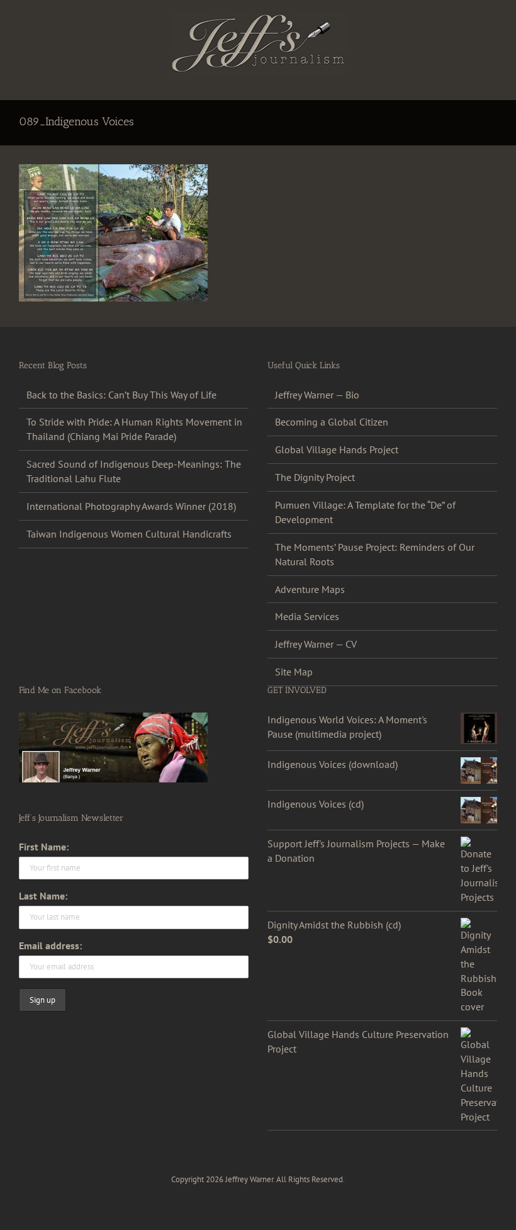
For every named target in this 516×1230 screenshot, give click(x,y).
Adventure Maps (310, 589)
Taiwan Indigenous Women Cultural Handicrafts (129, 534)
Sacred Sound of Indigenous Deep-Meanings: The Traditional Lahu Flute (133, 471)
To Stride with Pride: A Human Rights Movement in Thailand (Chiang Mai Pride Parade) (134, 429)
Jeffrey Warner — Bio (317, 394)
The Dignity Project (315, 477)
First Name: (44, 846)
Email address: (50, 945)
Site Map (294, 671)
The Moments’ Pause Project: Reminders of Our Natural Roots (374, 554)
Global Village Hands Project (336, 449)
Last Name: (43, 895)
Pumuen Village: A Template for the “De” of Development (365, 512)
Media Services (307, 616)
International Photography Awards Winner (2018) (131, 506)
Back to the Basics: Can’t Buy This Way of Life (121, 394)
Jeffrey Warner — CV (316, 644)
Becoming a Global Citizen (331, 421)
